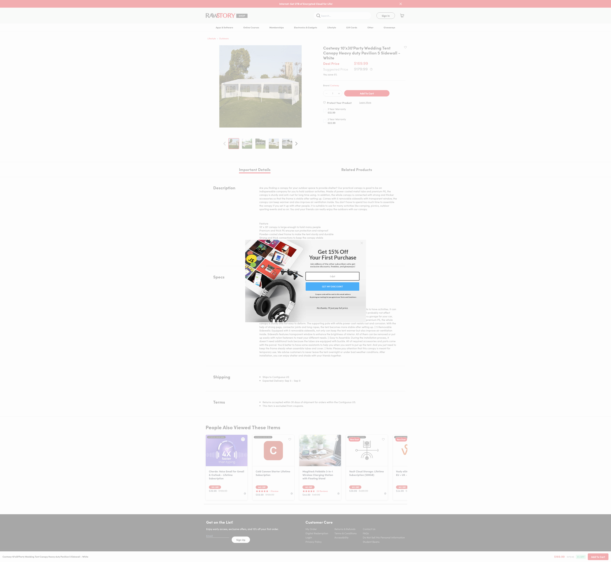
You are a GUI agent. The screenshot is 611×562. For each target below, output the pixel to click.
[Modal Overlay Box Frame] (305, 281)
